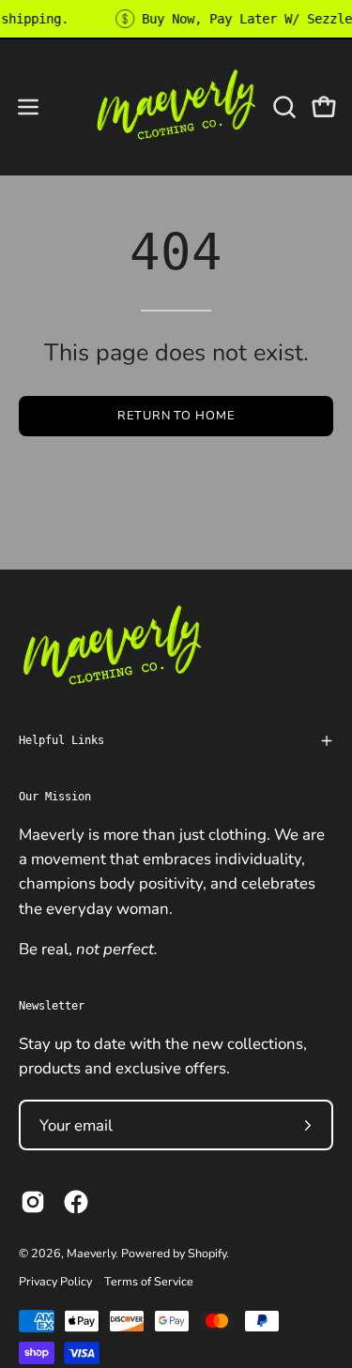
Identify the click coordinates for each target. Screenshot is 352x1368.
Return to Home (176, 415)
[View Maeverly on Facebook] (76, 1202)
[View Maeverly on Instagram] (33, 1202)
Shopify (207, 1253)
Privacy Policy (55, 1281)
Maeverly (91, 1253)
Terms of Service (148, 1281)
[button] (282, 107)
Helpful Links (61, 740)
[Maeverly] (176, 106)
